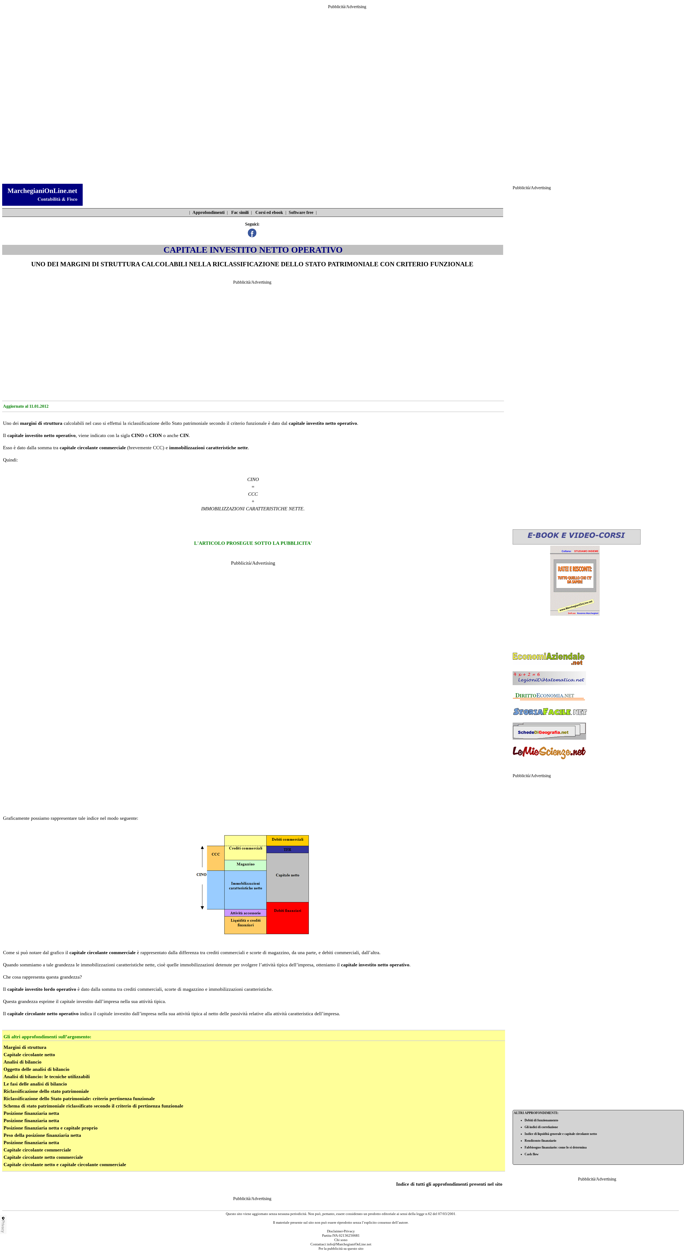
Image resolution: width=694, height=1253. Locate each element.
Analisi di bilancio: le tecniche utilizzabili (47, 1076)
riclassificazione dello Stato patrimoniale (168, 423)
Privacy (3, 1226)
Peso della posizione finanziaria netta (42, 1135)
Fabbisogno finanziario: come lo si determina (556, 1147)
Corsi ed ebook (269, 212)
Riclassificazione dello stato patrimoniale (46, 1091)
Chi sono (341, 1240)
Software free (301, 212)
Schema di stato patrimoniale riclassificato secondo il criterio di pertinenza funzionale (93, 1106)
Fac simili (240, 212)
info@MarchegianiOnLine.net (349, 1244)
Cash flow (532, 1154)
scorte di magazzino (269, 952)
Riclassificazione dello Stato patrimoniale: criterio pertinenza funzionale (79, 1098)
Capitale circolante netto (29, 1054)
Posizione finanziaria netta (31, 1113)
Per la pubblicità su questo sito (341, 1248)
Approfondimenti (208, 212)
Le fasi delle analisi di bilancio (35, 1084)
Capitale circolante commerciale (37, 1150)
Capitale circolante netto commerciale (43, 1157)
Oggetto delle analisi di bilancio (36, 1069)
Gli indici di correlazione (541, 1127)
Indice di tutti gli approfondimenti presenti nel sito (449, 1184)
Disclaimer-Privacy (341, 1231)
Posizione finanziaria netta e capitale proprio (51, 1128)
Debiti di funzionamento (541, 1120)
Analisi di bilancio (22, 1062)
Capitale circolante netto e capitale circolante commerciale (65, 1164)
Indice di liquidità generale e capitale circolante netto (561, 1134)
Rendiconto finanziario (540, 1141)
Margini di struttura (25, 1047)
